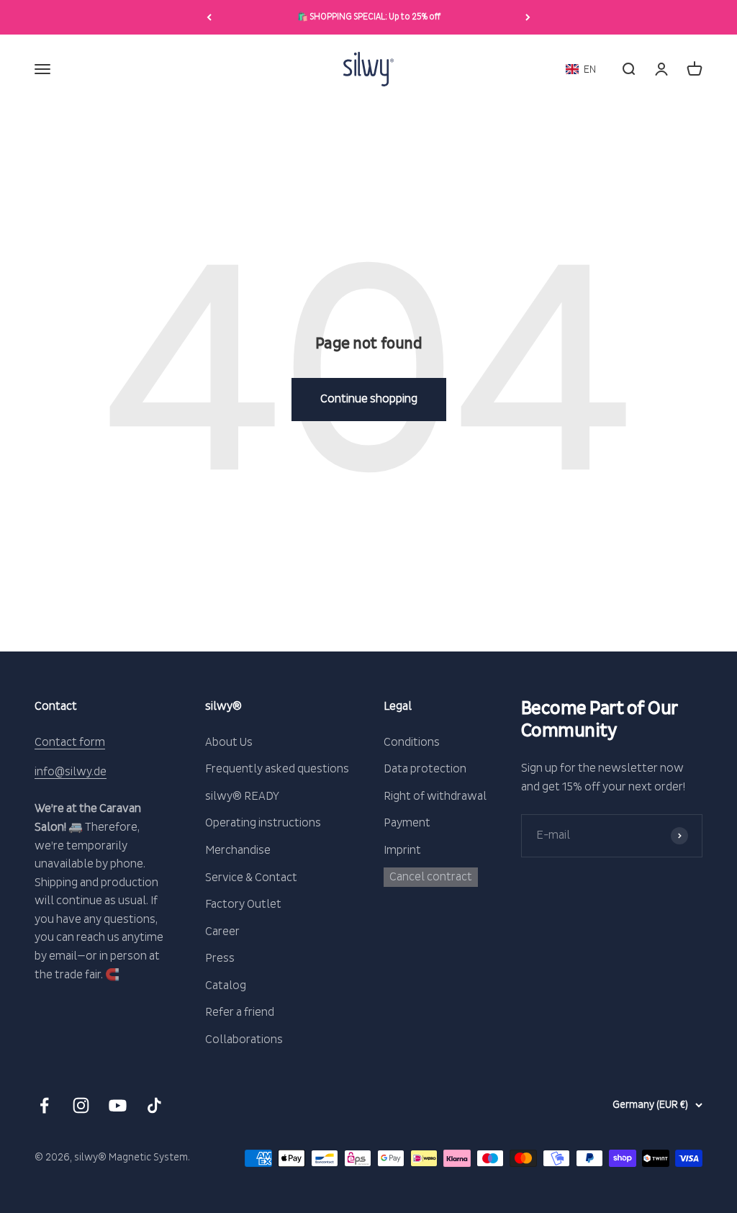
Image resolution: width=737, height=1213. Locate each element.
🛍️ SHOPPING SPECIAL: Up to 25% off (368, 17)
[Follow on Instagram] (81, 1105)
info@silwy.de (71, 772)
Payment (407, 823)
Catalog (225, 985)
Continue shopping (368, 399)
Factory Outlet (243, 904)
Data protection (425, 769)
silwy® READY (242, 796)
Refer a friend (239, 1012)
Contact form (70, 742)
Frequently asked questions (277, 769)
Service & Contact (251, 877)
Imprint (402, 850)
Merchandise (238, 850)
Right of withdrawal (435, 796)
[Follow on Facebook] (44, 1105)
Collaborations (244, 1039)
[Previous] (209, 17)
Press (220, 958)
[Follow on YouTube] (117, 1105)
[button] (581, 69)
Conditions (412, 742)
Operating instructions (263, 823)
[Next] (527, 17)
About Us (229, 742)
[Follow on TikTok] (154, 1105)
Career (222, 931)
